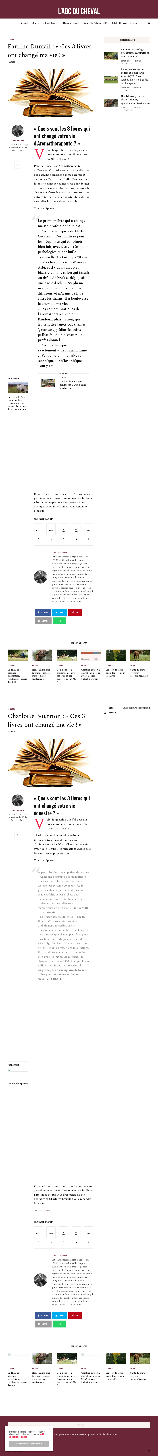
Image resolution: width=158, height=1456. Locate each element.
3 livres (47, 1210)
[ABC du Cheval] (79, 11)
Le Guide (11, 39)
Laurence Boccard (18, 140)
